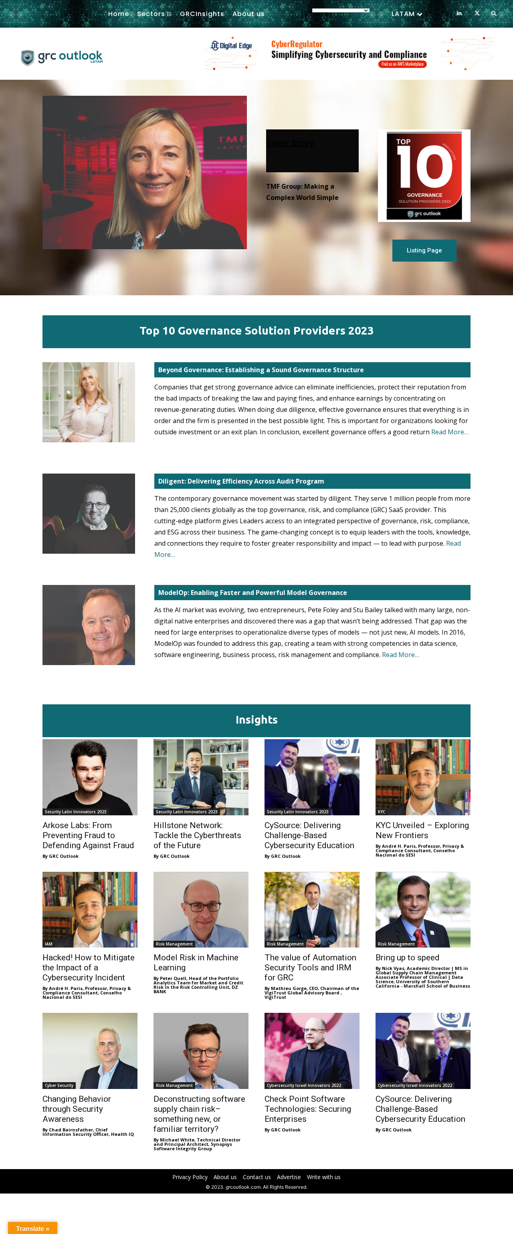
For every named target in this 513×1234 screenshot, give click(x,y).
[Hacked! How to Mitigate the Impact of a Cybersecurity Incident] (89, 910)
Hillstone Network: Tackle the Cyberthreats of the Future (197, 835)
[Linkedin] (459, 13)
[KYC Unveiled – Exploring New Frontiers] (423, 777)
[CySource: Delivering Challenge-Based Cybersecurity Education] (312, 777)
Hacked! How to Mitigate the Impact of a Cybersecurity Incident (88, 967)
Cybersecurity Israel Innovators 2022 (304, 1085)
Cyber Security (59, 1085)
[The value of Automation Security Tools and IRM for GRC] (312, 910)
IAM (49, 944)
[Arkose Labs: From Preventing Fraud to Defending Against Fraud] (89, 777)
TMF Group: (295, 164)
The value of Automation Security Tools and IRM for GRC (310, 967)
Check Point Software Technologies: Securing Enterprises (308, 1109)
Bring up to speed (408, 957)
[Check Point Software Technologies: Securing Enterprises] (312, 1051)
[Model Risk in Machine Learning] (200, 910)
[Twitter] (477, 13)
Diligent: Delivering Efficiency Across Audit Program (241, 481)
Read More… (450, 431)
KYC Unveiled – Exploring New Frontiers (422, 830)
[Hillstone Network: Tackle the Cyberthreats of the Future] (200, 777)
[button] (493, 14)
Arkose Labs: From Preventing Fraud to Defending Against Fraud (88, 835)
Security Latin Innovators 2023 (76, 812)
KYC (381, 812)
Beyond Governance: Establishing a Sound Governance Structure (261, 369)
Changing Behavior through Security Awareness (76, 1109)
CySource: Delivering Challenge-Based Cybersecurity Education (309, 835)
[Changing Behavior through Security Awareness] (89, 1051)
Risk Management (174, 944)
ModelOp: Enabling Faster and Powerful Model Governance (252, 592)
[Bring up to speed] (423, 910)
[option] (349, 58)
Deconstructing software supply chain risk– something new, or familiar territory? (199, 1114)
